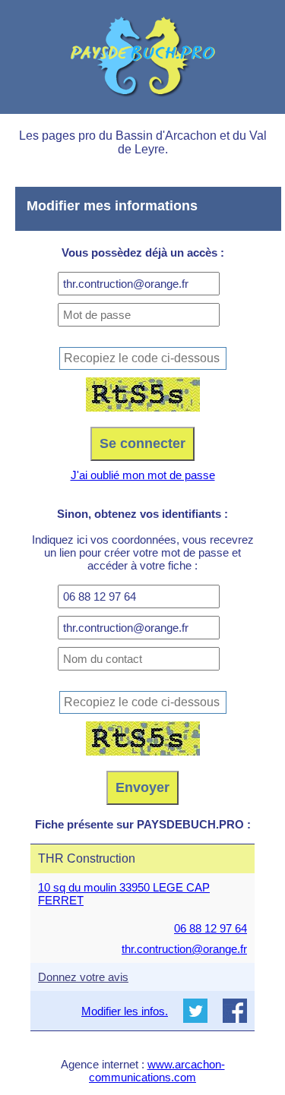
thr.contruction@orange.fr (184, 948)
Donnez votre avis (83, 976)
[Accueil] (142, 57)
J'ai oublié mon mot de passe (143, 475)
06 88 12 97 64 (210, 928)
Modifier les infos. (124, 1011)
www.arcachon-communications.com (157, 1071)
